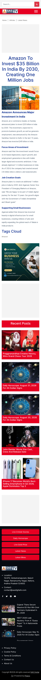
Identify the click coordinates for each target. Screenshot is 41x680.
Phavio (27, 676)
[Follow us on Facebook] (3, 596)
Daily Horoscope (20, 538)
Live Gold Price (20, 544)
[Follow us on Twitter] (7, 596)
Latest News (22, 20)
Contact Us (9, 659)
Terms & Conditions (12, 655)
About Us (8, 663)
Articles (12, 20)
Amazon (5, 237)
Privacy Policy (10, 648)
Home (4, 20)
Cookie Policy (10, 652)
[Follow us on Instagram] (11, 596)
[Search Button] (36, 4)
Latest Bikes (20, 557)
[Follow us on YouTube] (15, 596)
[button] (35, 10)
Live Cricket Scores (20, 532)
